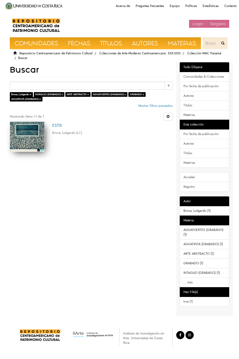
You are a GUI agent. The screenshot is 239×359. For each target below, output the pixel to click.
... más (188, 282)
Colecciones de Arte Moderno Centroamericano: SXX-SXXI (139, 53)
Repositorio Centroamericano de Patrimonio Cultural (55, 53)
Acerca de (123, 6)
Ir (169, 85)
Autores (188, 96)
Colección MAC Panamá (204, 53)
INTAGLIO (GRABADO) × (49, 94)
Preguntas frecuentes (150, 6)
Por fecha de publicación (200, 86)
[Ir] (223, 43)
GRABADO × (137, 94)
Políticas (191, 6)
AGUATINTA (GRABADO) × (26, 99)
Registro (218, 23)
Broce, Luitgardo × (21, 94)
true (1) (188, 301)
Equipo (175, 6)
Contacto (230, 6)
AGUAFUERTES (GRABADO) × (109, 94)
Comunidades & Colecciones (203, 76)
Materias (189, 115)
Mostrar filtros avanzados (155, 106)
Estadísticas (211, 6)
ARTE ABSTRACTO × (78, 94)
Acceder (189, 177)
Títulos (187, 105)
